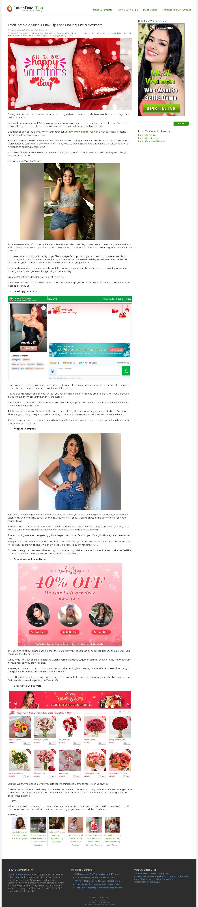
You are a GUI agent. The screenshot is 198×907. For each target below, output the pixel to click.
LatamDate (105, 902)
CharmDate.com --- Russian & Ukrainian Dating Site (161, 876)
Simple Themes (108, 904)
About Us (104, 897)
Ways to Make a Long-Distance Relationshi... (98, 881)
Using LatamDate (102, 10)
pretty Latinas (67, 36)
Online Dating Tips (128, 10)
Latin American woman (106, 33)
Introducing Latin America (177, 10)
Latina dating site (40, 36)
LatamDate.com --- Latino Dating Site (154, 879)
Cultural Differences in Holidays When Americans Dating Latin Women (112, 840)
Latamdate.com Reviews (151, 141)
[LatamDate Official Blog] (25, 11)
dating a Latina (88, 33)
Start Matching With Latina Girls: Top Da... (97, 877)
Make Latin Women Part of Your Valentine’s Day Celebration (57, 837)
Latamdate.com (147, 135)
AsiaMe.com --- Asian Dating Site (151, 873)
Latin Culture (51, 33)
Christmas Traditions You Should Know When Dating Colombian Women (94, 840)
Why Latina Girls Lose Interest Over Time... (98, 884)
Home (93, 897)
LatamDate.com (40, 30)
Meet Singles (150, 10)
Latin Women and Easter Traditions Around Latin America (75, 840)
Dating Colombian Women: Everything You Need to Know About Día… (38, 840)
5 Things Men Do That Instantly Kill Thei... (96, 874)
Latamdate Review (148, 138)
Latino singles (54, 36)
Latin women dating (24, 36)
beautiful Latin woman (71, 33)
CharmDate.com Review (147, 882)
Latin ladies (122, 33)
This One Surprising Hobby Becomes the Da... (99, 888)
